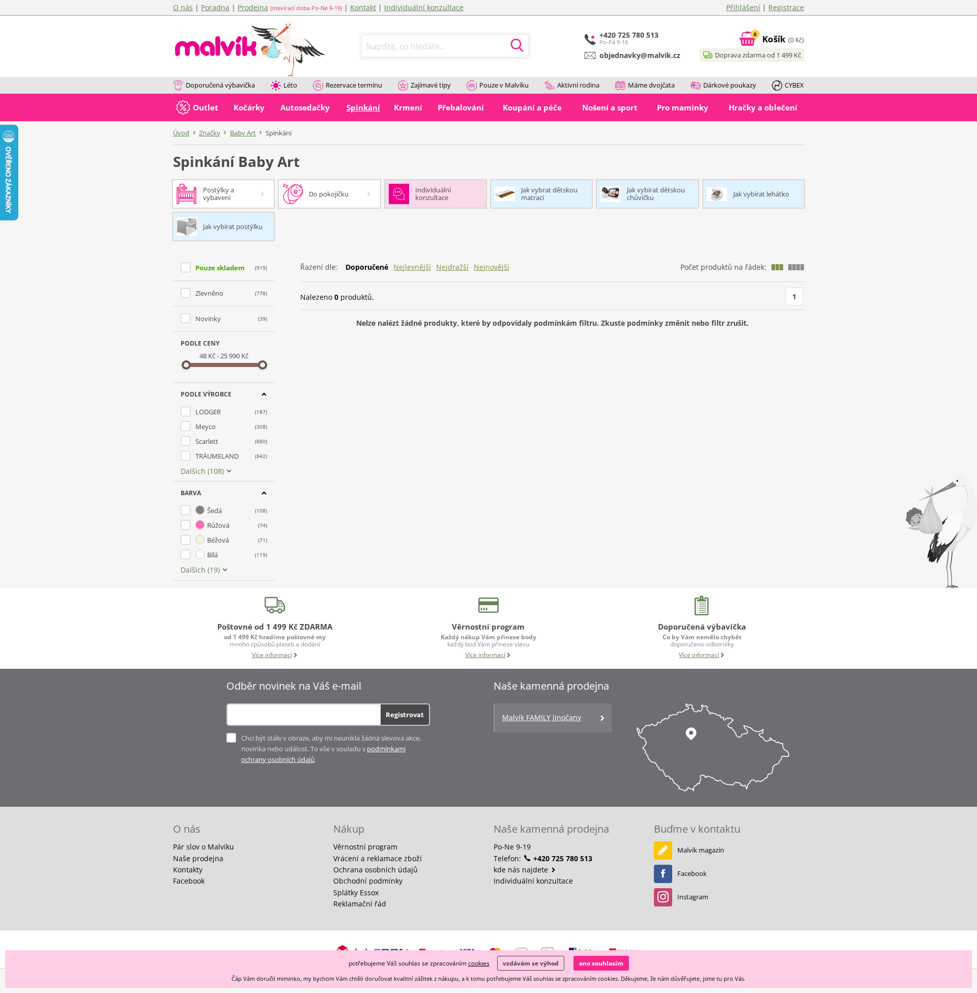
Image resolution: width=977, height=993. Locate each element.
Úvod (181, 132)
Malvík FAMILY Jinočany (541, 717)
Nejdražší (452, 267)
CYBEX (794, 85)
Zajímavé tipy (431, 85)
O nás (183, 7)
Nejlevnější (412, 267)
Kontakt (363, 7)
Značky (209, 132)
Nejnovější (491, 267)
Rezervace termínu (354, 85)
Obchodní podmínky (368, 881)
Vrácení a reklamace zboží (377, 858)
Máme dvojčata (651, 85)
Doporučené (367, 267)
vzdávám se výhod (531, 963)
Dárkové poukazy (729, 85)
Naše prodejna (198, 858)
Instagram (692, 896)
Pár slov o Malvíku (203, 847)
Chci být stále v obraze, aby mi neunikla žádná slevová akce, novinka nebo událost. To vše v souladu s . (331, 748)
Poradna (215, 7)
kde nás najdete (522, 869)
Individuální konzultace (424, 7)
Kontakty (188, 869)
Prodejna (253, 7)
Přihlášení (743, 7)
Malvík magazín (700, 850)
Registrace (786, 7)
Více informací (272, 655)
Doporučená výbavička (220, 85)
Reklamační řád (359, 904)
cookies (479, 963)
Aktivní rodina (578, 85)
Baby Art (243, 132)
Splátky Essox (356, 892)
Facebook (189, 881)
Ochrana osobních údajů (375, 869)
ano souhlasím (601, 963)
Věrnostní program (365, 847)
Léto (290, 85)
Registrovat (405, 714)
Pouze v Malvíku (504, 85)
